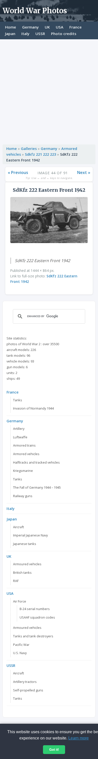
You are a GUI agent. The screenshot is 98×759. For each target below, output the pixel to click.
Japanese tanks (24, 543)
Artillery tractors (25, 681)
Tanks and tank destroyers (33, 636)
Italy (25, 33)
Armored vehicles (26, 454)
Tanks (17, 400)
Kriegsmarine (23, 470)
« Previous (18, 172)
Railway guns (22, 496)
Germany (30, 27)
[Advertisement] (49, 90)
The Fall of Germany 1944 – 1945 (37, 487)
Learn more (78, 738)
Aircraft (18, 527)
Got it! (54, 749)
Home (10, 27)
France (75, 27)
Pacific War (21, 644)
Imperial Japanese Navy (30, 535)
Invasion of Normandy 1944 (33, 408)
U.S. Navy (20, 653)
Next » (83, 172)
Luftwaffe (20, 437)
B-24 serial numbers (35, 609)
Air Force (19, 601)
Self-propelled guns (28, 690)
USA (59, 27)
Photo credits (63, 33)
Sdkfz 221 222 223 (40, 154)
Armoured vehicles (27, 564)
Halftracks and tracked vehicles (36, 462)
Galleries (29, 148)
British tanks (22, 572)
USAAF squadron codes (37, 617)
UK (47, 27)
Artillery (18, 428)
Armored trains (24, 445)
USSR (40, 33)
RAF (16, 581)
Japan (10, 33)
